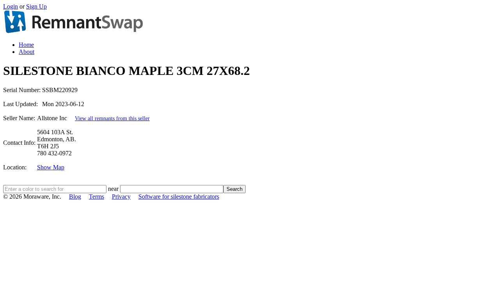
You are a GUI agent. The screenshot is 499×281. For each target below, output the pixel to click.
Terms (96, 196)
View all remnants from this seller (112, 118)
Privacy (121, 196)
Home (26, 44)
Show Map (50, 167)
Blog (75, 196)
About (26, 51)
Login (10, 6)
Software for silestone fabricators (178, 196)
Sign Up (36, 6)
